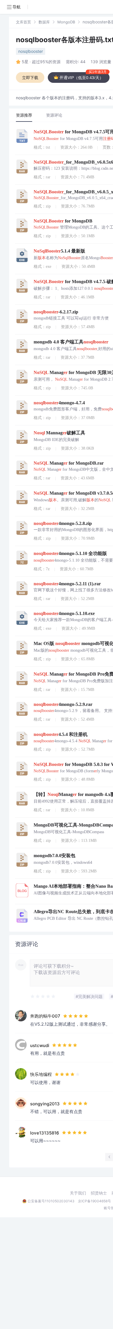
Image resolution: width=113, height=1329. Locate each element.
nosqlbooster (30, 51)
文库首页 (23, 22)
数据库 (44, 22)
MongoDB (66, 22)
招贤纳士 (99, 1193)
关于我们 (78, 1193)
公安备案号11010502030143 (51, 1201)
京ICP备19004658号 (94, 1201)
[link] (23, 21)
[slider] (43, 996)
